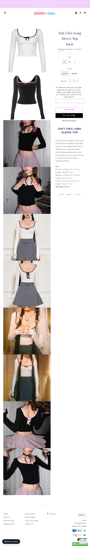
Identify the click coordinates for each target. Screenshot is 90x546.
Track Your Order (31, 520)
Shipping (61, 49)
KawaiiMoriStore (80, 523)
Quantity (63, 81)
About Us (6, 517)
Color (70, 68)
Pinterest (52, 514)
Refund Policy (30, 517)
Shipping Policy (8, 524)
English (81, 515)
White (65, 73)
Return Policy (30, 514)
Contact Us (29, 524)
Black (74, 73)
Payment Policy (8, 520)
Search (5, 514)
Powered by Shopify (79, 526)
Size (69, 57)
